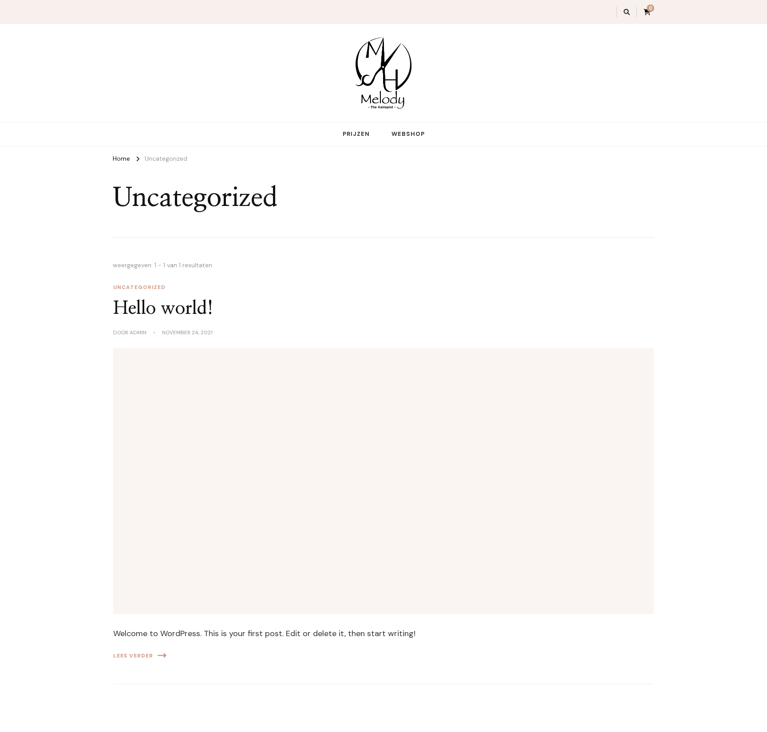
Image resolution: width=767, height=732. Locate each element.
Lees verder (133, 655)
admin (138, 332)
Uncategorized (139, 287)
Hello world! (163, 308)
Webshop (408, 134)
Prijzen (356, 134)
